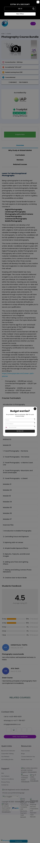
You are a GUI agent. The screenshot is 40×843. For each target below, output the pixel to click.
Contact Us (4, 785)
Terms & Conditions (7, 779)
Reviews (20, 160)
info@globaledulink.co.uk (12, 724)
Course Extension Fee (28, 756)
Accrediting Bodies (7, 759)
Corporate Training (7, 754)
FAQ (2, 773)
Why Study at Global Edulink (20, 150)
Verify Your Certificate (20, 737)
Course (8, 33)
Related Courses (20, 164)
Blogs (23, 754)
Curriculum (20, 155)
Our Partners (5, 756)
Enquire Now (18, 841)
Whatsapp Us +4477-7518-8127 (14, 720)
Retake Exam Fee (26, 759)
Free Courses (25, 751)
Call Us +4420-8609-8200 (13, 717)
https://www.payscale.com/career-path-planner (18, 374)
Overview (20, 145)
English (9, 797)
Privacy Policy (5, 782)
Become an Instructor (8, 751)
